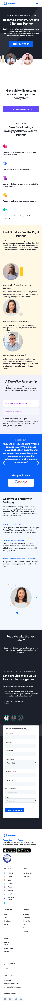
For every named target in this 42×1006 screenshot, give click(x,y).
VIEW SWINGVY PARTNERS (21, 109)
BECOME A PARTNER (21, 44)
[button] (4, 463)
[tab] (21, 403)
